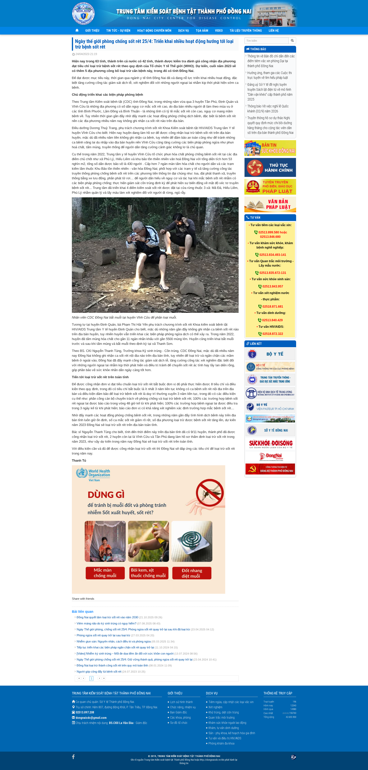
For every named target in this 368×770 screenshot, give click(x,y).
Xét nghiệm (215, 707)
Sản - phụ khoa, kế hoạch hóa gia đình (232, 733)
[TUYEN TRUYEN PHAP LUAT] (270, 186)
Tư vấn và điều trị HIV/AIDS (225, 738)
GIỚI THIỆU (92, 30)
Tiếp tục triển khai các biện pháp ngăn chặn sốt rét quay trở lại (115, 647)
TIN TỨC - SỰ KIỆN (118, 30)
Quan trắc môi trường (222, 717)
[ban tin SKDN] (270, 148)
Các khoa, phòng (180, 717)
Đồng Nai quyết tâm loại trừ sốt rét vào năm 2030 (107, 617)
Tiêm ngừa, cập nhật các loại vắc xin (231, 702)
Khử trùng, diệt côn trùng (224, 712)
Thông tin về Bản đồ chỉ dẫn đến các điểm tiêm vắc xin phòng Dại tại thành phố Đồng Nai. (271, 61)
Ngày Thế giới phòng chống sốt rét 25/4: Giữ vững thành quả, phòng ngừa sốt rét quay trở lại (134, 659)
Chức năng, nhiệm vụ (183, 707)
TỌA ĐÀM (202, 30)
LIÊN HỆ (274, 30)
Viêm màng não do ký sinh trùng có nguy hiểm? (106, 623)
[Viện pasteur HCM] (270, 406)
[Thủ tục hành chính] (270, 167)
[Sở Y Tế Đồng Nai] (270, 430)
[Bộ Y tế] (270, 353)
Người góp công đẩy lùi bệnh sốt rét (99, 671)
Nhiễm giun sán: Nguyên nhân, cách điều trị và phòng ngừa (114, 641)
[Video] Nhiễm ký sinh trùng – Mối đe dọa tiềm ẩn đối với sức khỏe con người (125, 653)
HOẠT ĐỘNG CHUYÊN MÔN (154, 30)
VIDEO (219, 30)
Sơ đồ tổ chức (178, 723)
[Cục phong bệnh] (270, 366)
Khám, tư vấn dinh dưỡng (224, 728)
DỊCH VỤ (183, 30)
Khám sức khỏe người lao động (227, 723)
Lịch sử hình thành (181, 702)
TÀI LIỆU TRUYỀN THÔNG (246, 30)
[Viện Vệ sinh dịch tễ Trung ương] (270, 392)
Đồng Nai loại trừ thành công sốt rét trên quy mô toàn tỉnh (112, 665)
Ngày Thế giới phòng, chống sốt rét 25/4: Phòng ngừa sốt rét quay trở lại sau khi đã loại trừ (133, 629)
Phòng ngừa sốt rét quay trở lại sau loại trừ (103, 635)
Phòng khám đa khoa (221, 743)
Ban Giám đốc (178, 712)
